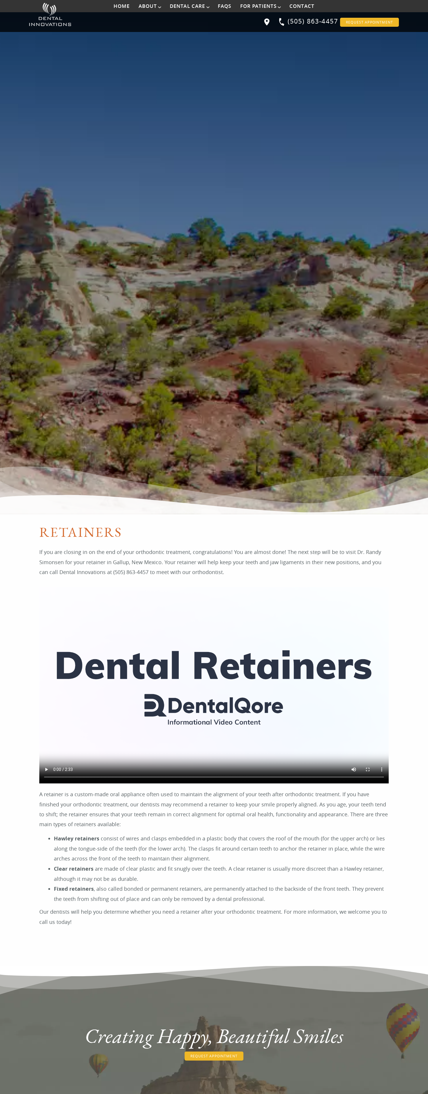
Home (122, 6)
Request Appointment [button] (369, 22)
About (148, 6)
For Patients (258, 6)
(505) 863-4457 (313, 21)
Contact (301, 6)
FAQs (224, 6)
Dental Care (187, 6)
